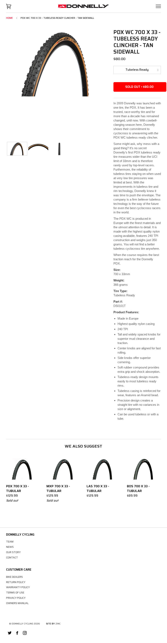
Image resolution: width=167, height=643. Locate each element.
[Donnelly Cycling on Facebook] (17, 633)
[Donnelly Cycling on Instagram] (25, 633)
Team (9, 541)
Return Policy (15, 582)
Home (9, 18)
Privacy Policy (15, 598)
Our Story (13, 552)
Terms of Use (15, 592)
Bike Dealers (14, 577)
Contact (12, 557)
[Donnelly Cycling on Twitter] (10, 633)
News (10, 547)
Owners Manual (17, 603)
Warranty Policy (18, 587)
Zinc (58, 623)
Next (100, 63)
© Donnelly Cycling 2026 (24, 623)
